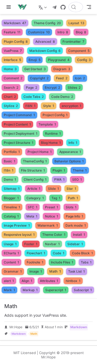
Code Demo (62, 97)
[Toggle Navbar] (89, 6)
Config (84, 60)
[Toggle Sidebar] (9, 7)
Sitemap (12, 189)
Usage (10, 244)
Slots (71, 207)
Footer (30, 244)
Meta (31, 216)
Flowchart (36, 253)
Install (79, 235)
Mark (9, 290)
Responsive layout (19, 235)
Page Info (74, 216)
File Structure (33, 170)
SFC (32, 207)
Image (35, 271)
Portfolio (12, 152)
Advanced (45, 42)
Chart (10, 97)
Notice (51, 216)
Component (78, 51)
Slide (53, 189)
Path (73, 198)
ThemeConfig (35, 161)
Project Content (17, 124)
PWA (59, 179)
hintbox (73, 281)
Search (11, 87)
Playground (59, 60)
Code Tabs (33, 97)
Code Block (82, 253)
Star (71, 189)
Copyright (39, 78)
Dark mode (75, 225)
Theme (80, 170)
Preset (51, 207)
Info (72, 143)
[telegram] (54, 7)
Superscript (55, 290)
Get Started (35, 69)
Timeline (12, 207)
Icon (80, 78)
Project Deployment (20, 133)
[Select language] (43, 7)
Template (47, 124)
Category (35, 198)
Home (10, 69)
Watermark (47, 225)
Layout (76, 23)
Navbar (52, 244)
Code (58, 253)
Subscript (83, 290)
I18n (8, 170)
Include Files (62, 262)
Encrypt (52, 87)
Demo (10, 179)
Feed (61, 78)
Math (55, 271)
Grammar (13, 271)
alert (9, 281)
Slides (74, 87)
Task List (76, 271)
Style (48, 106)
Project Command (19, 115)
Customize (39, 32)
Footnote (35, 262)
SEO (77, 179)
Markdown (15, 23)
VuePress (13, 51)
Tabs (86, 262)
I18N (30, 106)
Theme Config (47, 23)
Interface (12, 60)
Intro (62, 32)
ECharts (11, 253)
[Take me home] (23, 7)
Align (27, 281)
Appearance (70, 152)
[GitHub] (63, 7)
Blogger (11, 198)
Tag (55, 198)
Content (11, 262)
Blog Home (51, 143)
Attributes (49, 281)
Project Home (39, 152)
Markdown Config (45, 51)
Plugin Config (16, 42)
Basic (9, 161)
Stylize (11, 106)
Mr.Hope (15, 327)
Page (31, 87)
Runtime (53, 133)
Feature (12, 32)
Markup (30, 290)
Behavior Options (69, 161)
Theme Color (53, 235)
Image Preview (17, 225)
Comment (13, 78)
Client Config (35, 179)
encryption (71, 106)
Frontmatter (73, 42)
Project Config (55, 115)
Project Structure (18, 143)
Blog (81, 32)
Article (33, 189)
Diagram (61, 69)
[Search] (75, 7)
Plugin (59, 170)
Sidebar (75, 244)
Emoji (34, 60)
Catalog (11, 216)
